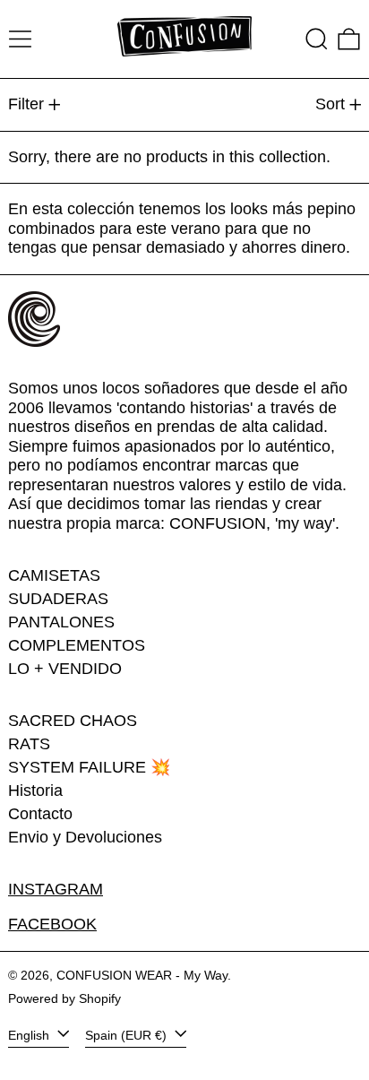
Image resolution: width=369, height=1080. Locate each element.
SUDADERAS (58, 599)
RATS (29, 744)
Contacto (40, 814)
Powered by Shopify (64, 998)
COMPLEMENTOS (76, 645)
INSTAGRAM (55, 889)
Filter (26, 104)
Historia (35, 790)
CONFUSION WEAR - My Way (141, 975)
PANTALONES (61, 622)
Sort (330, 104)
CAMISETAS (54, 575)
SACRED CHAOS (72, 721)
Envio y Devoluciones (85, 837)
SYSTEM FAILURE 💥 (89, 767)
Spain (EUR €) (127, 1034)
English (30, 1034)
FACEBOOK (52, 924)
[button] (317, 39)
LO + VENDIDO (65, 669)
